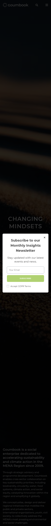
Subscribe (25, 278)
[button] (44, 237)
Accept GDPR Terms (20, 286)
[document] (25, 263)
